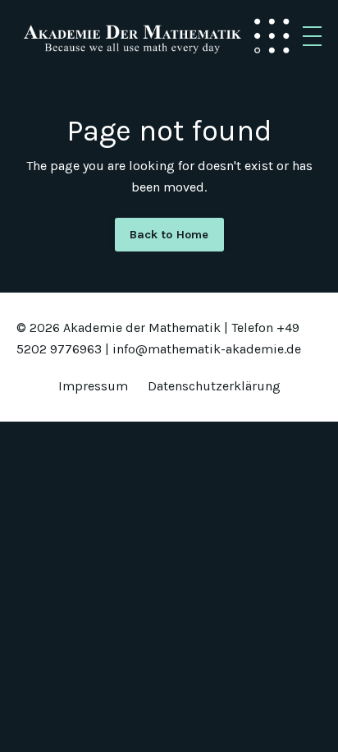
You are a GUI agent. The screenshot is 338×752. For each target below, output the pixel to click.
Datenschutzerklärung (214, 386)
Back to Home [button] (169, 235)
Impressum (93, 386)
